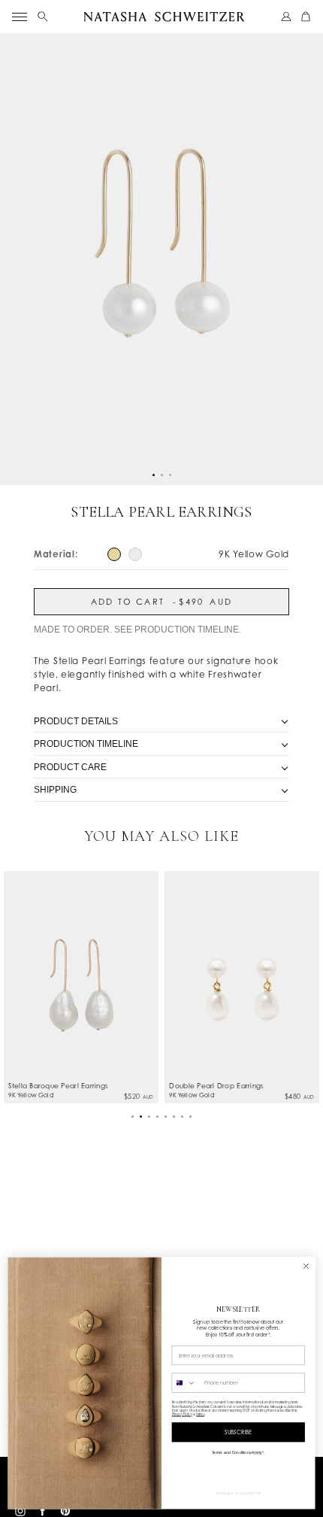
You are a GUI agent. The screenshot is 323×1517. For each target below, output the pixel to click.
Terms (200, 1414)
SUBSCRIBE (238, 1432)
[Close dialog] (306, 1267)
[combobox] (186, 1382)
